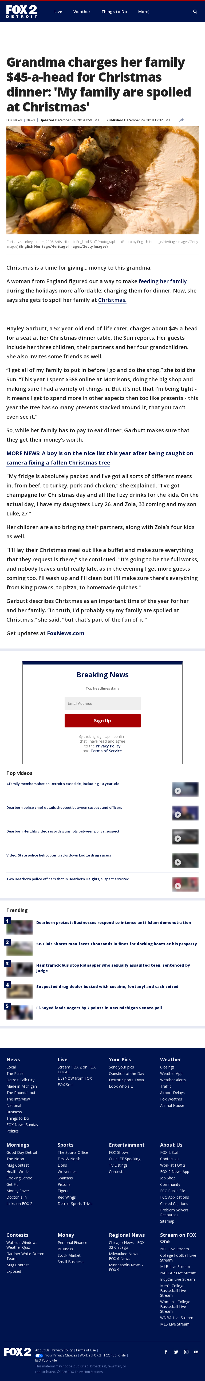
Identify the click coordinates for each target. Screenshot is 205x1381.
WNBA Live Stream (176, 1317)
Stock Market (69, 1255)
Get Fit (12, 1184)
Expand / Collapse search (195, 11)
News (30, 120)
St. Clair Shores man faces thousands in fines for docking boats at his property (116, 943)
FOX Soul (65, 1084)
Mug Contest (17, 1165)
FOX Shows (119, 1152)
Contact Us (169, 1158)
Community (170, 1184)
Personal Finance (72, 1242)
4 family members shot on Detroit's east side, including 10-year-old (63, 783)
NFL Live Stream (174, 1248)
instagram (186, 1352)
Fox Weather (171, 1099)
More (143, 11)
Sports (65, 1145)
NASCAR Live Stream (178, 1272)
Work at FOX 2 (172, 1165)
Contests (116, 1171)
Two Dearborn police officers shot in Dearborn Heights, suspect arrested (67, 878)
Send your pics (121, 1067)
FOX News (14, 120)
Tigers (63, 1190)
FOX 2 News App (174, 1171)
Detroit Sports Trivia (126, 1079)
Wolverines (67, 1171)
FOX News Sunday (22, 1124)
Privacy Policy (108, 745)
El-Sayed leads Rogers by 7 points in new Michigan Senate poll (99, 1007)
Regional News (127, 1235)
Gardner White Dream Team (25, 1256)
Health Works (18, 1171)
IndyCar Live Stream (177, 1279)
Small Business (71, 1261)
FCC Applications (174, 1197)
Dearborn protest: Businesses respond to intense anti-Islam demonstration (113, 922)
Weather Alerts (173, 1079)
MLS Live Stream (175, 1324)
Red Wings (67, 1197)
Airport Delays (172, 1092)
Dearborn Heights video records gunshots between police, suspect (62, 831)
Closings (167, 1067)
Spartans (65, 1177)
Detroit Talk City (20, 1079)
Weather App (171, 1073)
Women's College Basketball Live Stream (175, 1306)
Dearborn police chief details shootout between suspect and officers (64, 807)
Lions (62, 1165)
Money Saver (17, 1190)
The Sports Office (73, 1152)
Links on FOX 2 (19, 1203)
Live (63, 1059)
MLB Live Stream (175, 1266)
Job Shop (168, 1177)
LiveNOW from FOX (75, 1078)
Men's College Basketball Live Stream (173, 1290)
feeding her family (163, 281)
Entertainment (127, 1145)
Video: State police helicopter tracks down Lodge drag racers (58, 855)
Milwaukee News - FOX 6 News (125, 1256)
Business (14, 1111)
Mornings (17, 1145)
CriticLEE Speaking (124, 1158)
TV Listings (118, 1165)
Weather (170, 1059)
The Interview (18, 1099)
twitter (176, 1352)
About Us (171, 1145)
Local (11, 1067)
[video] (185, 789)
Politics (12, 1131)
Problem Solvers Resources (174, 1212)
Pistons (64, 1184)
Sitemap (167, 1221)
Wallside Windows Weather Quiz (21, 1245)
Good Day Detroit (21, 1152)
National (13, 1105)
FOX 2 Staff (170, 1152)
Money (66, 1235)
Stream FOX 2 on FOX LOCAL (77, 1069)
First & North (69, 1158)
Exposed (13, 1271)
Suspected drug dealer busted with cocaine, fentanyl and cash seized (107, 986)
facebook (166, 1352)
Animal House (172, 1105)
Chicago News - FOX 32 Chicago (126, 1245)
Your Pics (120, 1059)
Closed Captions (174, 1203)
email (196, 1352)
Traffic (165, 1086)
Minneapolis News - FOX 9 (126, 1267)
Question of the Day (126, 1073)
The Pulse (14, 1073)
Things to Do (17, 1118)
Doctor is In (16, 1197)
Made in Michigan (21, 1086)
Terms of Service (106, 750)
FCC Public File (172, 1190)
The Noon (15, 1158)
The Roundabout (21, 1092)
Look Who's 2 (121, 1086)
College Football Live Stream (178, 1258)
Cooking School (19, 1177)
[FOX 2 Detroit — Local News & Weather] (24, 11)
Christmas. (112, 299)
